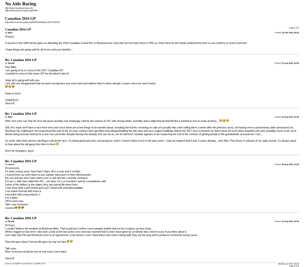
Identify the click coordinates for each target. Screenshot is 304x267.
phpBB (16, 264)
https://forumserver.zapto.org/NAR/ (21, 10)
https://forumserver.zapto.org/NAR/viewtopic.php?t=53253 (32, 22)
